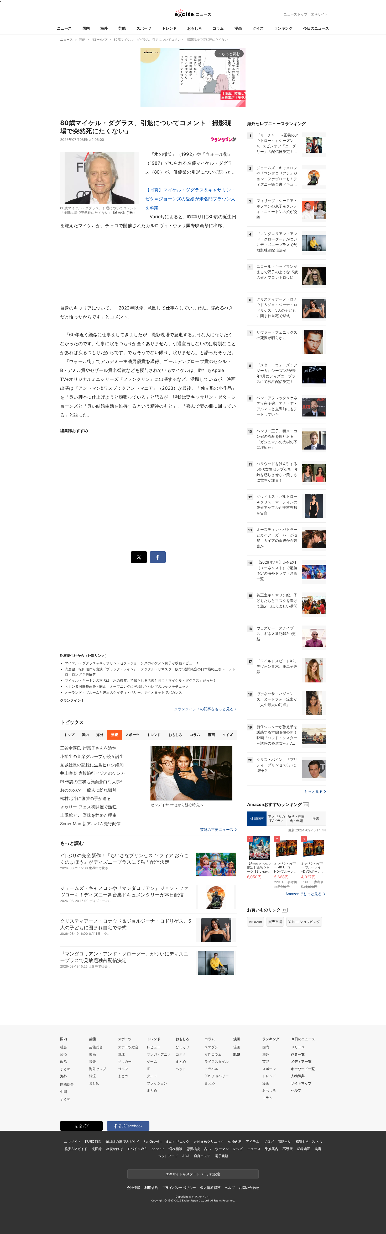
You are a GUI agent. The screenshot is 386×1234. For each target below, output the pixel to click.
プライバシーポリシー (179, 1187)
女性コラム (213, 1054)
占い (207, 1149)
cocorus (158, 1149)
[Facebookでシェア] (157, 557)
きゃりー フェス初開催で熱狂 (88, 806)
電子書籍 (221, 1156)
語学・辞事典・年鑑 (296, 818)
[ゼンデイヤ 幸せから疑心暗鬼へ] (191, 773)
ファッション (157, 1083)
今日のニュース (316, 28)
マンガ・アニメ (159, 1054)
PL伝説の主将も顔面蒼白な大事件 (92, 781)
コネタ (181, 1054)
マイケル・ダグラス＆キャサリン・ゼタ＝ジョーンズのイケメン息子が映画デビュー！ (132, 663)
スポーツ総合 (128, 1047)
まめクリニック (177, 1141)
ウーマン (221, 1149)
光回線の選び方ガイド (122, 1141)
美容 (318, 1149)
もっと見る (313, 791)
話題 (236, 1054)
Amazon (255, 922)
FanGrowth (152, 1141)
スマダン (211, 1047)
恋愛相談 (193, 1149)
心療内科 (235, 1141)
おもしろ (194, 28)
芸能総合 (96, 1047)
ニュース (64, 28)
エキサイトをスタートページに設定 (193, 1174)
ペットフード (168, 1156)
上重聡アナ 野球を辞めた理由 (88, 815)
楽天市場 (275, 922)
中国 (63, 1091)
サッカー (125, 1061)
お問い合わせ (249, 1187)
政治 (63, 1061)
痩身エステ (202, 1156)
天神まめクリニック (209, 1141)
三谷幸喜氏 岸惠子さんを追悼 (88, 748)
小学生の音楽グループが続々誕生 (92, 756)
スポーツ (144, 28)
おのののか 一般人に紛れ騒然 (88, 790)
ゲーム (152, 1061)
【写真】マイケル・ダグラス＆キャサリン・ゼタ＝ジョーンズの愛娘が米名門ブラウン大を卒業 (190, 198)
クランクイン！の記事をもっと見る (203, 709)
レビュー (153, 1047)
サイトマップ (301, 1083)
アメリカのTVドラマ (276, 818)
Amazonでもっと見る (303, 893)
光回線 (97, 1149)
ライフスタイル (216, 1061)
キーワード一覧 (303, 1069)
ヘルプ (296, 1090)
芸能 (122, 28)
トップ (69, 735)
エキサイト (319, 14)
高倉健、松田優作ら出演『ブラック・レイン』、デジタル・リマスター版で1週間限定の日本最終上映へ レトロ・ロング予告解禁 (150, 672)
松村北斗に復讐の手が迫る (85, 798)
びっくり (182, 1047)
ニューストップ (295, 14)
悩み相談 (175, 1149)
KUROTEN (93, 1141)
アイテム (252, 1141)
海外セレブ (97, 1069)
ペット (181, 1069)
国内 (86, 28)
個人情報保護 (210, 1187)
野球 (121, 1054)
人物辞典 (298, 1076)
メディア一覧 (301, 1061)
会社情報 (133, 1187)
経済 (63, 1054)
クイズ (258, 28)
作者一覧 (298, 1054)
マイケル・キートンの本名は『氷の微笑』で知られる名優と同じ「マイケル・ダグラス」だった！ (140, 680)
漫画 (238, 28)
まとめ (65, 1069)
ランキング (283, 28)
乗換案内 (271, 1149)
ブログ (269, 1141)
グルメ (152, 1076)
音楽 (92, 1061)
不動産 (288, 1149)
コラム (218, 28)
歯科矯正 (303, 1149)
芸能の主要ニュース (216, 829)
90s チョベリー (217, 1076)
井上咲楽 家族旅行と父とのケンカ (92, 773)
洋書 (315, 818)
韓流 (92, 1076)
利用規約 (151, 1187)
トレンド (169, 28)
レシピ (238, 1149)
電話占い (284, 1141)
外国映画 (256, 818)
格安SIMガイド (76, 1149)
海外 (104, 28)
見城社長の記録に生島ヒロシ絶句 (92, 764)
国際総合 (67, 1084)
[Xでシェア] (138, 557)
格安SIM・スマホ (309, 1141)
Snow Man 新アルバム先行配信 (90, 823)
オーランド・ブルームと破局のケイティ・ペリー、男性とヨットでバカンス (123, 692)
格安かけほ (114, 1149)
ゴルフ (123, 1069)
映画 (92, 1054)
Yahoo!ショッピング (304, 922)
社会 (63, 1047)
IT (148, 1069)
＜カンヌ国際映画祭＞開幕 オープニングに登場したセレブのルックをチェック (127, 686)
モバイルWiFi (137, 1149)
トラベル (211, 1069)
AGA (186, 1156)
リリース (298, 1047)
